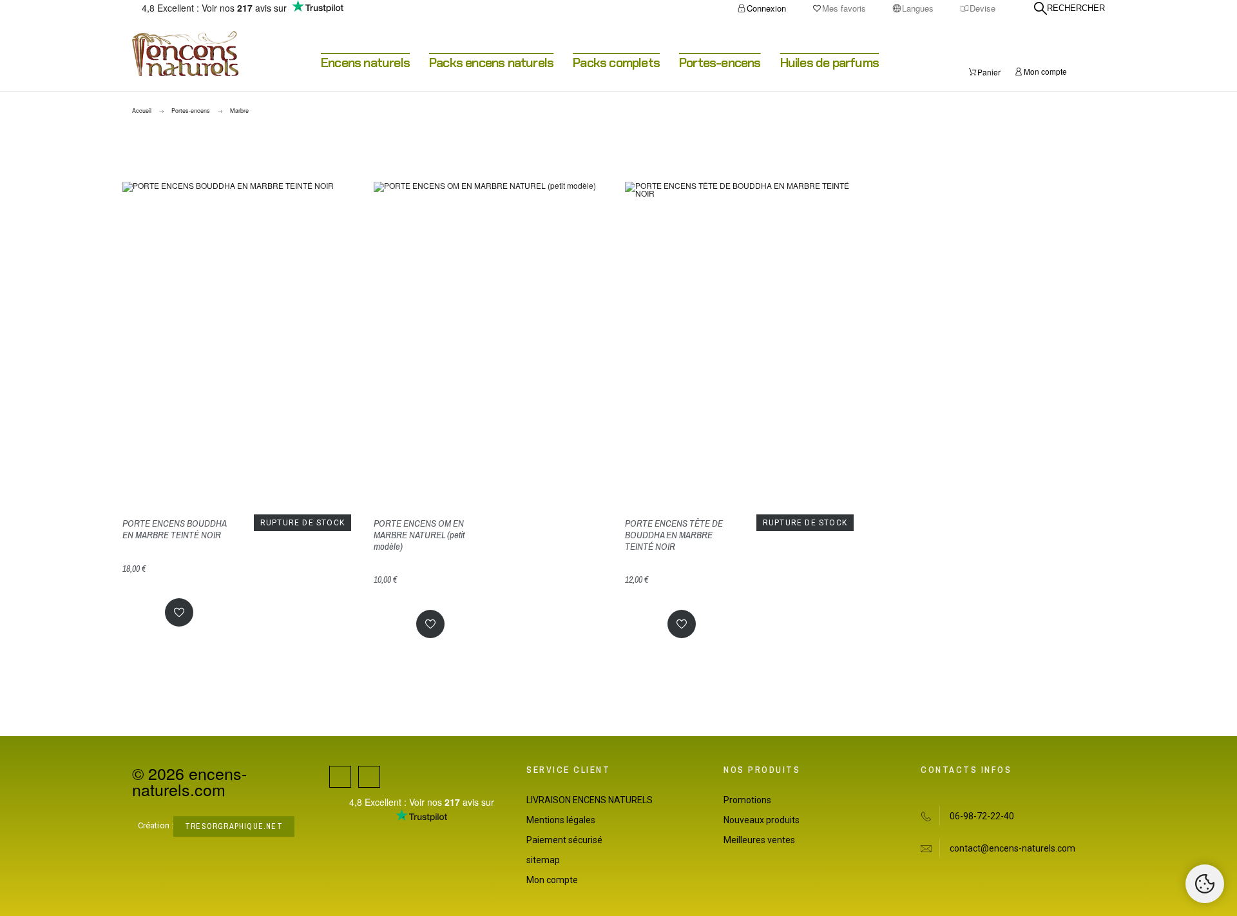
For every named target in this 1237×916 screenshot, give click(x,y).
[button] (179, 612)
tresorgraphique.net (234, 826)
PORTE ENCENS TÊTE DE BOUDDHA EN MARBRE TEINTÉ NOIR (674, 534)
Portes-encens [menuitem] (720, 62)
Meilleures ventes (759, 840)
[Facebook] (340, 777)
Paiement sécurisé (564, 840)
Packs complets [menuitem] (616, 62)
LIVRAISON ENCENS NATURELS (589, 800)
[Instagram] (369, 777)
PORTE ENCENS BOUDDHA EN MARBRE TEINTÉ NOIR (174, 528)
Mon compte (552, 880)
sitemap (543, 860)
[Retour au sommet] (1204, 883)
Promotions (747, 800)
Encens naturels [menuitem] (365, 62)
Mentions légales (560, 820)
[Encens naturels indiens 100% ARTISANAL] (185, 54)
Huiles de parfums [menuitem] (829, 62)
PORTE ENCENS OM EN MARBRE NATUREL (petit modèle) (419, 534)
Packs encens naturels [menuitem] (491, 62)
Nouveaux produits (762, 820)
